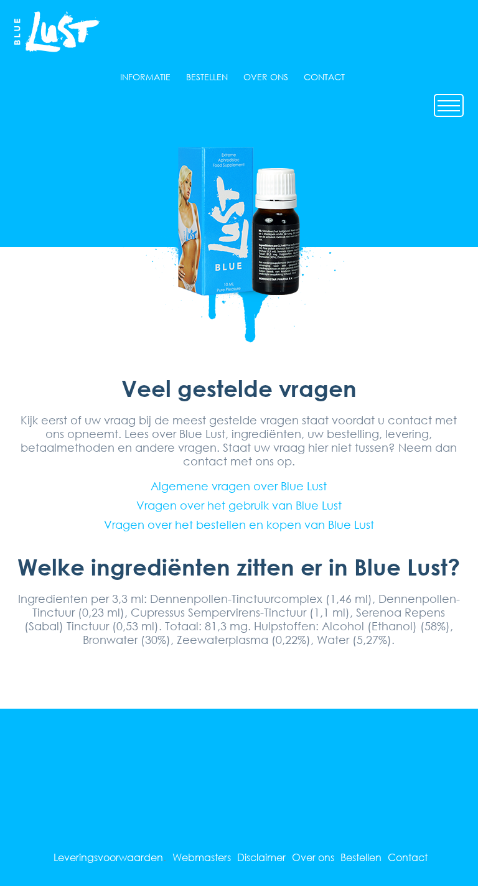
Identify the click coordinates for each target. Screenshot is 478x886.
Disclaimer (261, 857)
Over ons (265, 77)
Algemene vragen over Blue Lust (239, 486)
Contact (324, 77)
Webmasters (201, 857)
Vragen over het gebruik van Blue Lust (239, 505)
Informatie (145, 77)
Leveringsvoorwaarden (108, 857)
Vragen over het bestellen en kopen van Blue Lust (239, 524)
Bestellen (207, 77)
